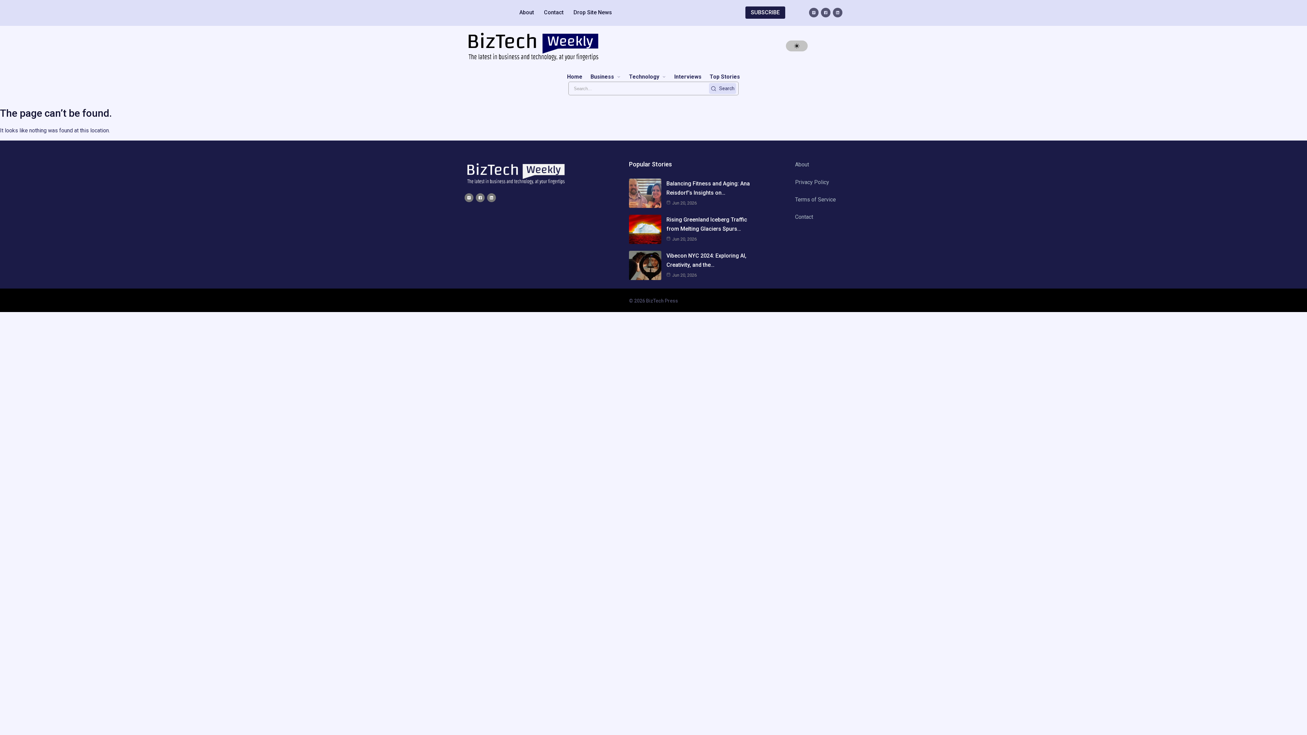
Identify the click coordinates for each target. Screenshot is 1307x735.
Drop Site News (593, 12)
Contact (554, 12)
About (526, 12)
